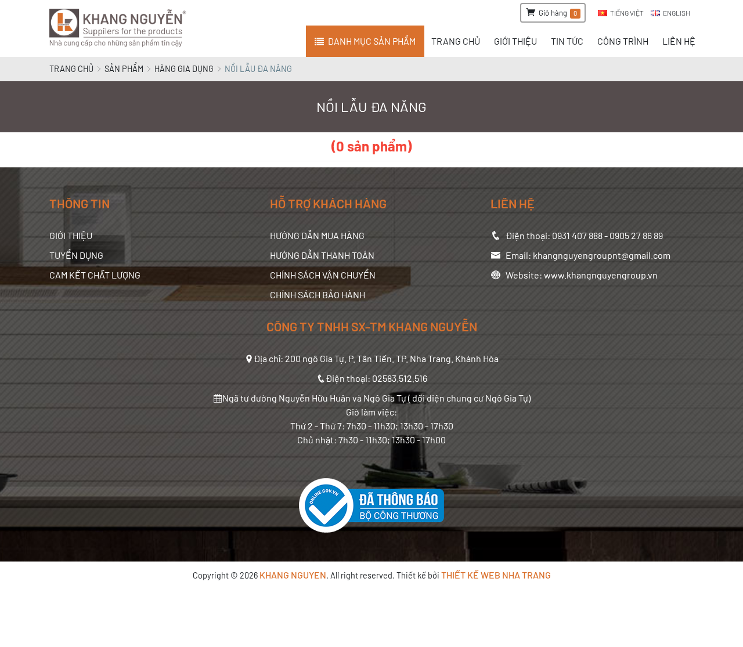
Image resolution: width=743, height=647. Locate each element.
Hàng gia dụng (184, 69)
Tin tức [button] (567, 40)
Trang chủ (71, 69)
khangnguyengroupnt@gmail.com (601, 255)
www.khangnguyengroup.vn (601, 274)
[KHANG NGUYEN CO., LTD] (119, 28)
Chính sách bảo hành (317, 294)
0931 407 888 (577, 235)
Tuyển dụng (76, 255)
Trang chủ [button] (455, 40)
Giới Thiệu (70, 235)
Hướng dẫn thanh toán (322, 255)
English (676, 13)
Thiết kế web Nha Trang (496, 574)
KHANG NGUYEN (292, 574)
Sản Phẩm (123, 69)
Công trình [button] (622, 40)
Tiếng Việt (627, 13)
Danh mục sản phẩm (372, 40)
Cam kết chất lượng (94, 274)
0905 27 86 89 (636, 235)
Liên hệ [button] (678, 40)
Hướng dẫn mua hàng (317, 235)
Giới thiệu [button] (515, 40)
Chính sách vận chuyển (323, 274)
